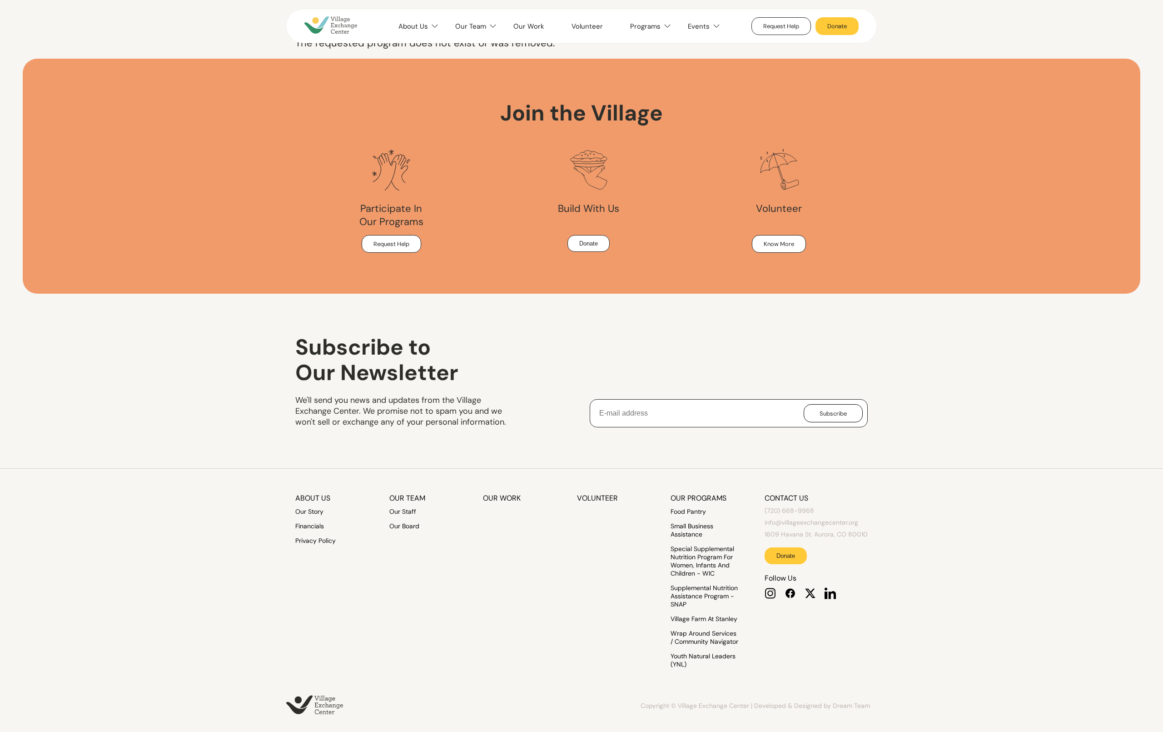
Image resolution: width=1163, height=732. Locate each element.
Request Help (781, 26)
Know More (779, 244)
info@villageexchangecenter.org (811, 522)
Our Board (404, 526)
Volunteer (587, 26)
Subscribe (833, 413)
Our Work (528, 26)
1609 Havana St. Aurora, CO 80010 (816, 534)
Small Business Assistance (692, 530)
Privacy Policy (315, 540)
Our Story (309, 511)
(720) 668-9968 (789, 510)
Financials (309, 526)
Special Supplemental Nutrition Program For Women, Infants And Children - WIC (702, 561)
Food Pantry (688, 511)
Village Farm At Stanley (704, 619)
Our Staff (402, 511)
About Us (312, 498)
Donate (837, 26)
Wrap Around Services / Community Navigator (704, 637)
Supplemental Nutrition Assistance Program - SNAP (704, 596)
